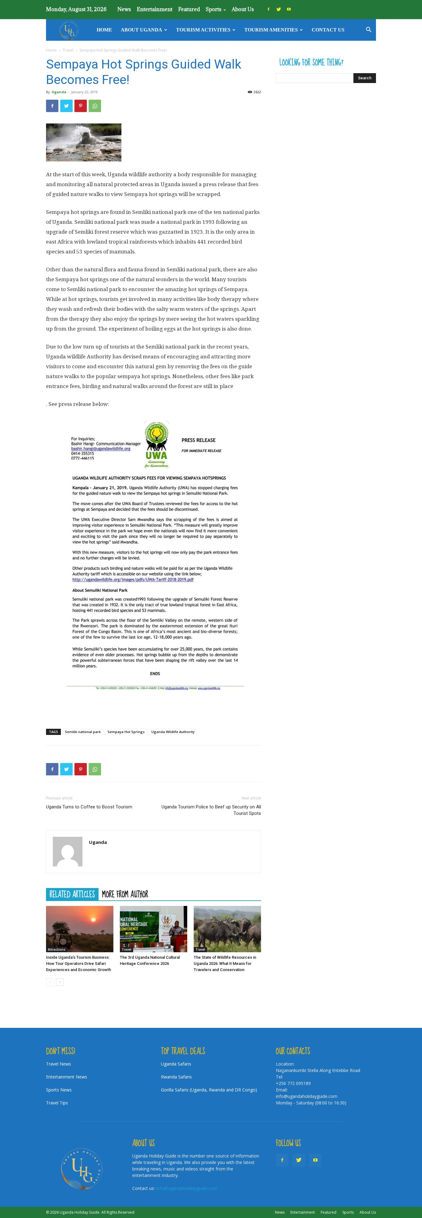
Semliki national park (83, 731)
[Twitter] (278, 9)
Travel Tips (57, 1103)
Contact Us (328, 29)
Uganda (59, 92)
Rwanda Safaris (176, 1077)
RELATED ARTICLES (72, 894)
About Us (243, 9)
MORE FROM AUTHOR (125, 894)
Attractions (56, 949)
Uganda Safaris (176, 1064)
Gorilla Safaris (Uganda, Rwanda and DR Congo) (209, 1090)
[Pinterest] (80, 106)
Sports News (59, 1090)
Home (104, 29)
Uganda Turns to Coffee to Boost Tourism (89, 807)
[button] (368, 30)
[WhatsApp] (95, 106)
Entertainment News (66, 1077)
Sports (214, 9)
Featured (189, 9)
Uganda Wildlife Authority (173, 731)
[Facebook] (268, 9)
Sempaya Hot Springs (126, 731)
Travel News (58, 1064)
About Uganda (141, 29)
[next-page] (60, 982)
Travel (68, 50)
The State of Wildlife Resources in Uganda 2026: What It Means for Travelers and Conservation (225, 963)
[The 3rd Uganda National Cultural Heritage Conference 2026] (153, 929)
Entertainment (154, 9)
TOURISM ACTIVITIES (203, 29)
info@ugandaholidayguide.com (186, 1188)
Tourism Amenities (271, 29)
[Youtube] (288, 9)
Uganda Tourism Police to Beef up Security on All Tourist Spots (211, 810)
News (124, 9)
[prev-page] (50, 982)
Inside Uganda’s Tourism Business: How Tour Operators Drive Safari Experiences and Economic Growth (78, 963)
